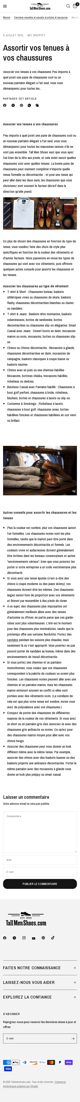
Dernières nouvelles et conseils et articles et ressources (41, 17)
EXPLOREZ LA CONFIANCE (27, 997)
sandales (12, 639)
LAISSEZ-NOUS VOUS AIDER (29, 982)
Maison (6, 17)
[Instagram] (26, 937)
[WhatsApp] (30, 105)
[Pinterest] (22, 105)
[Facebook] (5, 105)
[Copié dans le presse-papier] (37, 105)
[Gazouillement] (17, 937)
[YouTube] (36, 938)
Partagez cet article (20, 98)
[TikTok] (55, 937)
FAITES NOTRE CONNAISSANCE (32, 967)
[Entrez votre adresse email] (73, 1038)
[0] (74, 6)
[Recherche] (68, 6)
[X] (13, 105)
